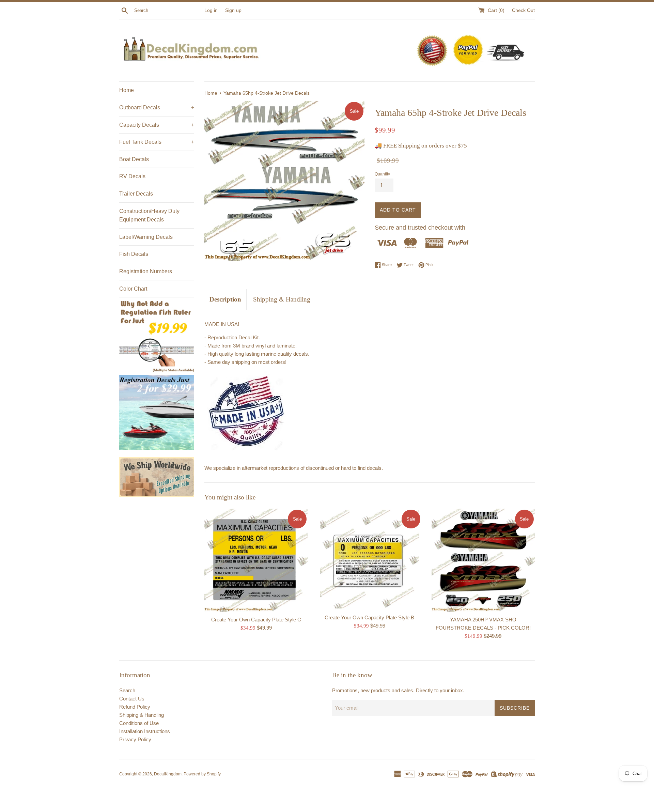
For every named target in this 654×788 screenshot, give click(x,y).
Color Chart (133, 289)
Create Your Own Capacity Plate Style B (369, 617)
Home (126, 90)
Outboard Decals (156, 107)
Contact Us (131, 698)
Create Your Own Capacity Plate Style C (256, 619)
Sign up (233, 10)
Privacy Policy (135, 739)
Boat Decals (134, 159)
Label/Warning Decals (146, 237)
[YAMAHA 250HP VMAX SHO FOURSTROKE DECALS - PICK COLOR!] (483, 560)
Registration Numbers (145, 271)
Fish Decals (133, 254)
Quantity (382, 174)
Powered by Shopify (202, 774)
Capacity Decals (156, 125)
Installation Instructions (144, 731)
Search (127, 690)
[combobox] (167, 10)
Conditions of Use (139, 723)
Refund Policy (134, 707)
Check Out (523, 10)
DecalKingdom (168, 774)
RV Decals (132, 176)
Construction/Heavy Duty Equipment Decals (149, 215)
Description (225, 299)
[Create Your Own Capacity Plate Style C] (256, 560)
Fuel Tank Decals (156, 142)
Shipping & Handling (281, 299)
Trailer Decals (136, 194)
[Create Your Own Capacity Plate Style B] (369, 559)
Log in (211, 10)
